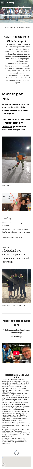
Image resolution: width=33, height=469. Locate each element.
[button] (2, 2)
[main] (16, 11)
